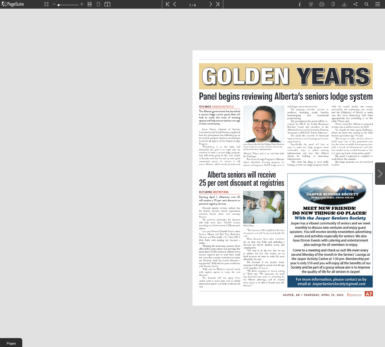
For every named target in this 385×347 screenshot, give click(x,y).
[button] (11, 342)
